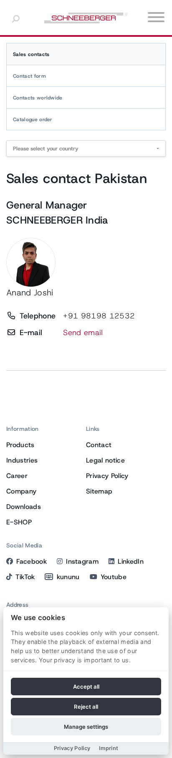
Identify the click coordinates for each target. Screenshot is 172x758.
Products (20, 444)
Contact (98, 444)
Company (21, 491)
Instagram (82, 561)
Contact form (29, 76)
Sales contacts (31, 54)
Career (17, 475)
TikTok (25, 576)
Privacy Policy (107, 475)
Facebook (31, 561)
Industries (22, 460)
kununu (68, 576)
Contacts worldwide (38, 97)
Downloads (23, 506)
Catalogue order (33, 119)
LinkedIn (131, 561)
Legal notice (105, 460)
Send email (83, 333)
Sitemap (99, 491)
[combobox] (86, 148)
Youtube (113, 576)
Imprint (108, 748)
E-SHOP (19, 522)
